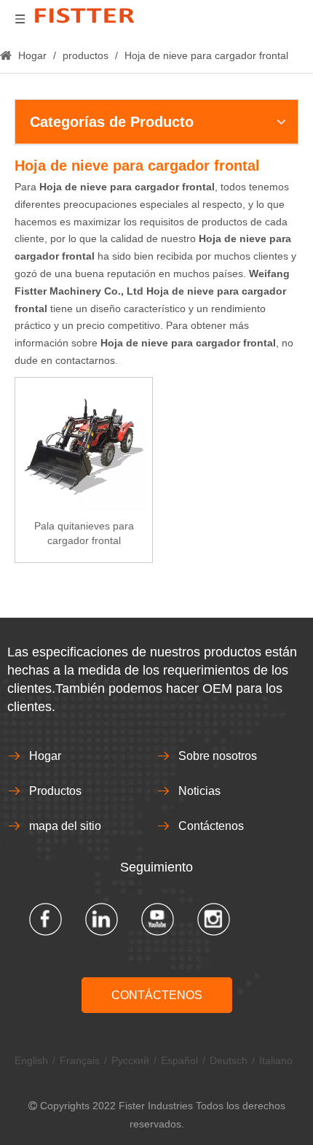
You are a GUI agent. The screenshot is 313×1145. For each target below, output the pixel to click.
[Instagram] (213, 919)
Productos (55, 791)
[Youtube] (157, 919)
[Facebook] (45, 919)
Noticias (199, 791)
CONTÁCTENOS (156, 995)
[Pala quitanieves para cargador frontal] (83, 445)
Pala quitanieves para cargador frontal (84, 533)
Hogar (45, 756)
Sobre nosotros (217, 756)
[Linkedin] (101, 919)
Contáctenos (211, 826)
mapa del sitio (65, 826)
